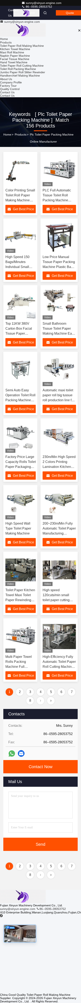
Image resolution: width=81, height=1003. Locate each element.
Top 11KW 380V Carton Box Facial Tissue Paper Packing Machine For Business (18, 333)
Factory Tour (8, 85)
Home (4, 39)
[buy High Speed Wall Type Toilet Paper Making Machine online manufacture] (20, 503)
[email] (21, 753)
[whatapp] (11, 753)
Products (6, 42)
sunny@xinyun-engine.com (43, 3)
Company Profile (11, 82)
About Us (6, 79)
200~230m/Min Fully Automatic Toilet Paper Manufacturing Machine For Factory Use (59, 533)
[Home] (23, 30)
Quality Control (10, 89)
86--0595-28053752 (38, 6)
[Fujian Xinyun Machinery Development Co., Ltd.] (23, 902)
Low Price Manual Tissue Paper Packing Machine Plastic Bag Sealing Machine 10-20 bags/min (59, 267)
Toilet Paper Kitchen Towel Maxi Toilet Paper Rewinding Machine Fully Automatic (20, 600)
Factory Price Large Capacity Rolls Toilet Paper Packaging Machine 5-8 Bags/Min (20, 466)
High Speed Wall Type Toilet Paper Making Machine (18, 528)
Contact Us (13, 12)
